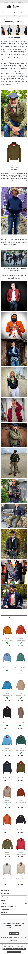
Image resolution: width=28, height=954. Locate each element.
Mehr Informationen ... (19, 946)
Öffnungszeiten (9, 925)
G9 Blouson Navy (7, 777)
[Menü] (3, 12)
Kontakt (22, 921)
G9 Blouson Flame (21, 640)
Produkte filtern (15, 617)
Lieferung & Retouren (14, 927)
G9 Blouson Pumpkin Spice (7, 640)
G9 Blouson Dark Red (21, 854)
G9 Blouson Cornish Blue (7, 695)
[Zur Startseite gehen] (14, 7)
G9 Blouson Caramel (21, 802)
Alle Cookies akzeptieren (14, 952)
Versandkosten (17, 925)
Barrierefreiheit (7, 923)
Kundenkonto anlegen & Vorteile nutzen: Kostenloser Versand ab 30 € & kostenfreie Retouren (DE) (14, 1)
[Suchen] (12, 12)
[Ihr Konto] (21, 12)
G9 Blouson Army (7, 854)
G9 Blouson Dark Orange (7, 830)
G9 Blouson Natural (21, 878)
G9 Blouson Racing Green (20, 750)
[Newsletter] (15, 12)
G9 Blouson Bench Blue (20, 667)
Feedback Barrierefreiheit (18, 923)
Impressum (16, 921)
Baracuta (14, 165)
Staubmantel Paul (21, 722)
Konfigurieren (6, 948)
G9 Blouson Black (7, 722)
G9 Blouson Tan (7, 802)
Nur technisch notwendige (18, 948)
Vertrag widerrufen (14, 933)
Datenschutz (9, 921)
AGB (4, 921)
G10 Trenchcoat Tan (20, 695)
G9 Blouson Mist (7, 878)
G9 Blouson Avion (7, 667)
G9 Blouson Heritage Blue (7, 750)
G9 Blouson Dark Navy (21, 829)
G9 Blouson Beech (14, 167)
